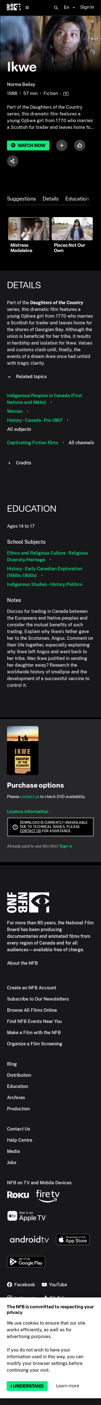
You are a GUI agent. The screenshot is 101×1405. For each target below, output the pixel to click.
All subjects (19, 429)
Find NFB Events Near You (34, 1021)
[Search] (56, 7)
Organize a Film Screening (34, 1043)
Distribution (19, 1075)
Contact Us (18, 1129)
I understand (27, 1386)
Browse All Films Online (32, 1010)
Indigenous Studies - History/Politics (44, 584)
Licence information (27, 811)
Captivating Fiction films (32, 442)
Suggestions (21, 199)
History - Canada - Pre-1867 (35, 420)
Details (51, 199)
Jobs (11, 1162)
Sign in (66, 846)
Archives (16, 1097)
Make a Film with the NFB (34, 1032)
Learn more (67, 1385)
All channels (81, 442)
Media (13, 1151)
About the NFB (22, 963)
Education (77, 199)
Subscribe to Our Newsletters (38, 999)
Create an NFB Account (31, 987)
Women (14, 411)
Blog (12, 1064)
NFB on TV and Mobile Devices (39, 1182)
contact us (29, 796)
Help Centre (19, 1140)
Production (18, 1108)
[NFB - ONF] (13, 7)
